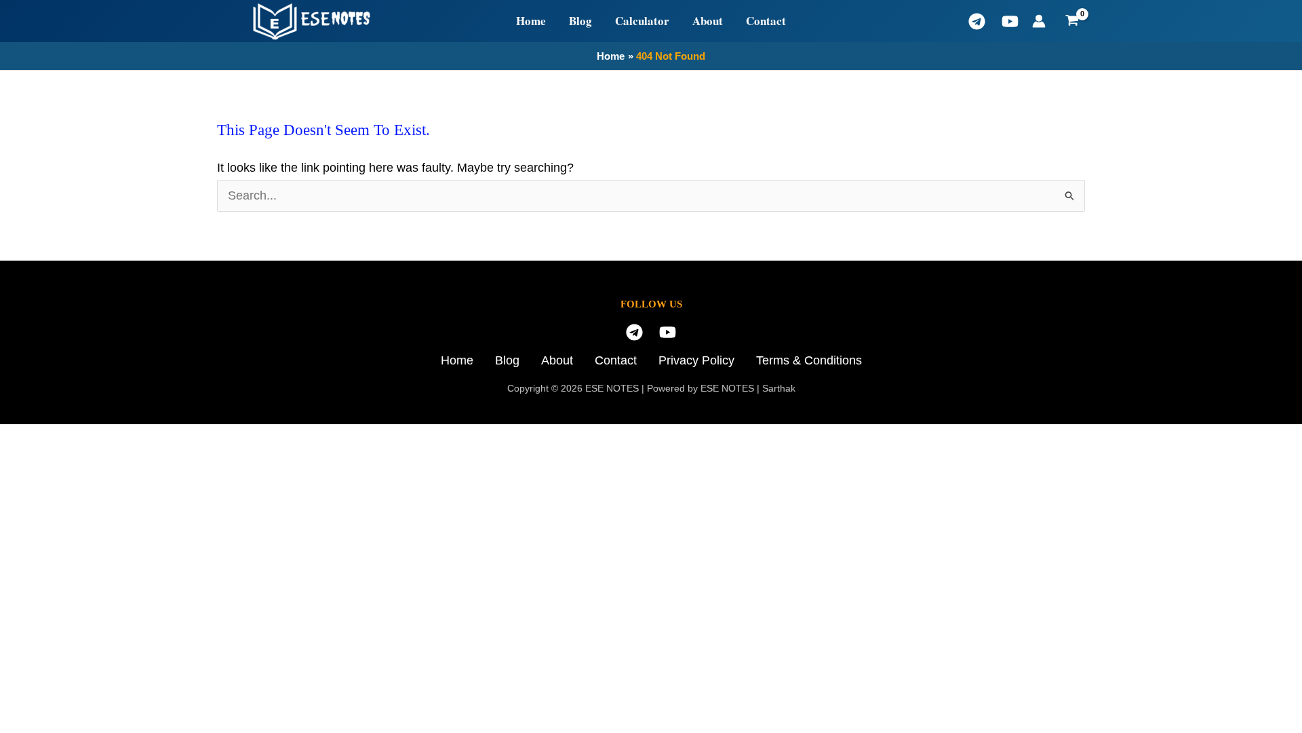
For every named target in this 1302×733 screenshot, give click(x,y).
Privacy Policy (696, 360)
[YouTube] (1010, 21)
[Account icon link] (1039, 21)
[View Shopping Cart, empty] (1072, 20)
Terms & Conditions (809, 360)
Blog (580, 20)
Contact (766, 20)
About (707, 20)
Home (531, 20)
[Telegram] (976, 21)
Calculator (642, 20)
